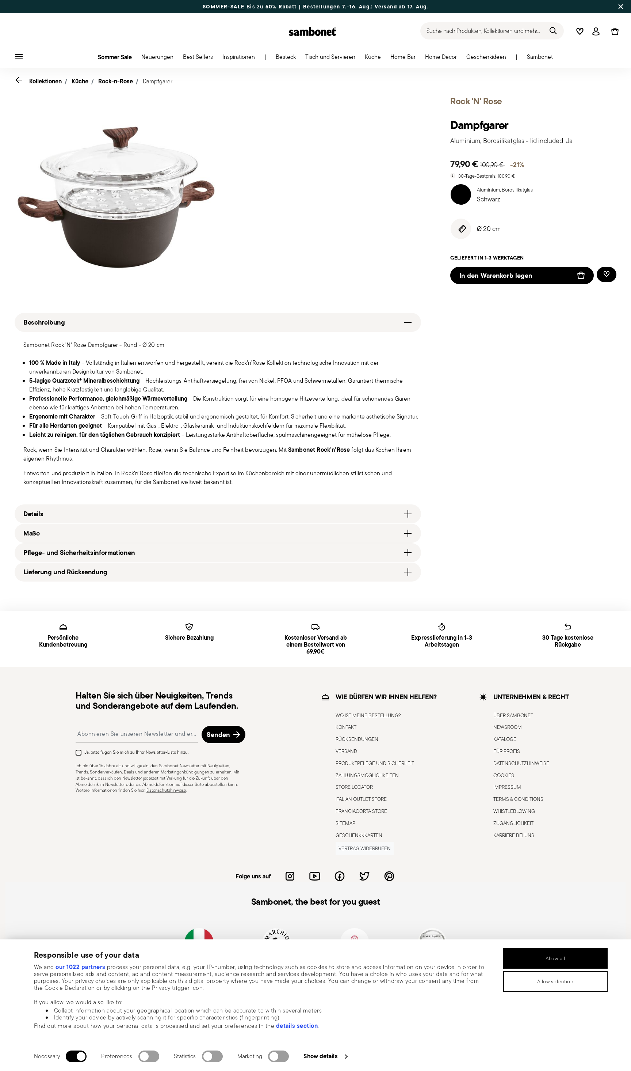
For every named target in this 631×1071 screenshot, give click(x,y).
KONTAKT (346, 727)
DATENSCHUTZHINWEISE (521, 763)
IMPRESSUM (507, 787)
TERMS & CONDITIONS (518, 799)
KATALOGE (504, 739)
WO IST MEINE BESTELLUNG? (368, 715)
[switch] (148, 1056)
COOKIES (503, 775)
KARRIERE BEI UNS (513, 835)
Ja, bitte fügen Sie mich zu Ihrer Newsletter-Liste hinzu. (136, 752)
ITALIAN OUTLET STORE (361, 799)
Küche (80, 81)
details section (297, 1025)
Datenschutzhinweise (166, 790)
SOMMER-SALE (223, 7)
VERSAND (346, 751)
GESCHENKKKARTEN (359, 835)
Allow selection (555, 981)
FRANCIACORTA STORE (361, 810)
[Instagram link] (290, 876)
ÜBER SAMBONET (513, 715)
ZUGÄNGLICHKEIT (513, 822)
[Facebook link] (339, 876)
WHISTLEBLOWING (514, 810)
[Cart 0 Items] (613, 31)
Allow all (555, 958)
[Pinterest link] (389, 876)
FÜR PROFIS (506, 751)
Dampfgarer (157, 81)
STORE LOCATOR (354, 787)
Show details (320, 1056)
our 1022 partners (81, 966)
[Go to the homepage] (312, 31)
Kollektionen (45, 81)
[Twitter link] (364, 876)
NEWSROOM (507, 727)
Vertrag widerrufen (365, 848)
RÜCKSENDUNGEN (357, 739)
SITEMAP (345, 822)
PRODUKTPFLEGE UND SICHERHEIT (375, 763)
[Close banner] (620, 6)
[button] (157, 59)
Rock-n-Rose (115, 81)
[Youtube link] (315, 876)
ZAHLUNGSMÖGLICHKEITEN (367, 775)
